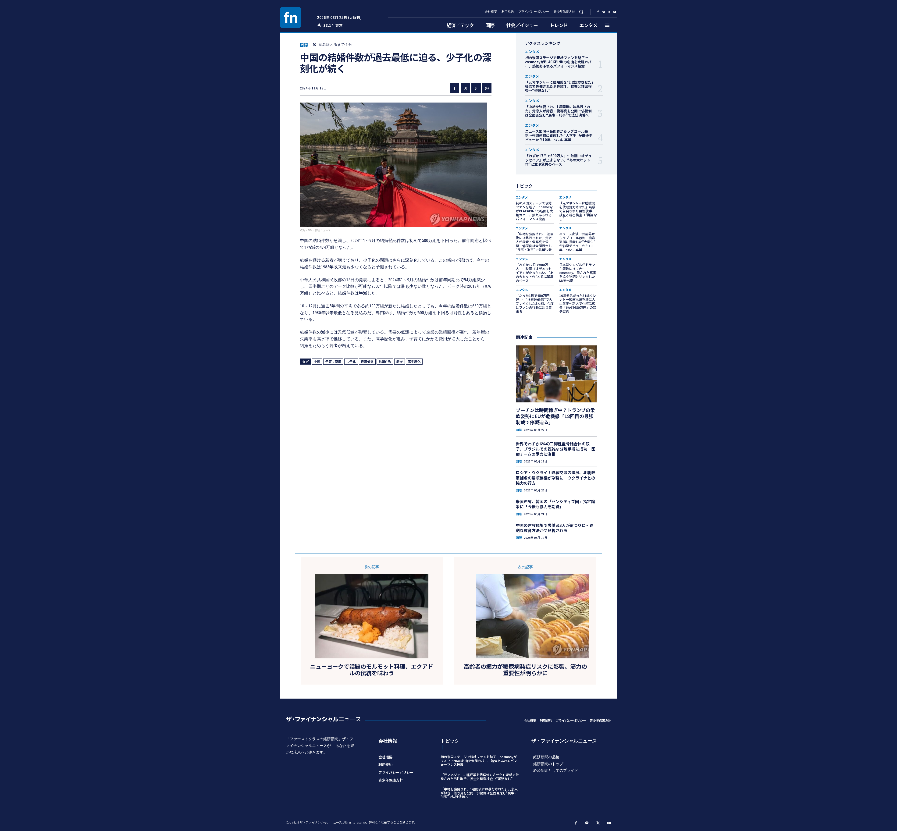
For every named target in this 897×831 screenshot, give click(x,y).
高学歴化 (414, 361)
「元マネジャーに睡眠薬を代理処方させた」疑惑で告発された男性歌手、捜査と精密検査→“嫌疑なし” (559, 86)
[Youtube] (615, 12)
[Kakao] (603, 12)
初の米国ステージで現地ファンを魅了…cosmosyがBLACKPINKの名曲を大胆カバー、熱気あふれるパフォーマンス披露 (558, 61)
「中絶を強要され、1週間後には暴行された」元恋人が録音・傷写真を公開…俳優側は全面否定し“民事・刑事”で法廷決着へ (558, 110)
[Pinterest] (476, 88)
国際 (304, 45)
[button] (581, 11)
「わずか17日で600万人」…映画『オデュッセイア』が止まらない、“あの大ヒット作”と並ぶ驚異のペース (558, 160)
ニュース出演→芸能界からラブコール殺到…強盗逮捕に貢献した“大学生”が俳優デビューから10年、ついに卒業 (558, 135)
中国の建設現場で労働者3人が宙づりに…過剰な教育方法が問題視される (555, 527)
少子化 (351, 361)
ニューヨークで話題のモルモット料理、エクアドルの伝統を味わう (371, 670)
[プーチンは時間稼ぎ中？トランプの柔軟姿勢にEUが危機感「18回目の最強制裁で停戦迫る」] (556, 373)
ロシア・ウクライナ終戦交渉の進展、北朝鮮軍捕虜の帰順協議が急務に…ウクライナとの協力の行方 (555, 477)
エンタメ (532, 51)
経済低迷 (367, 361)
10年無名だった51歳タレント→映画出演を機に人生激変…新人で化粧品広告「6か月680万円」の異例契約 (577, 303)
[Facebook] (598, 12)
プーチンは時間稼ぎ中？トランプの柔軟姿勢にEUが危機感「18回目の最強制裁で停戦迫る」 (555, 416)
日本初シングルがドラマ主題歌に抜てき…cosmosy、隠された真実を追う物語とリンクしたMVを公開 (577, 272)
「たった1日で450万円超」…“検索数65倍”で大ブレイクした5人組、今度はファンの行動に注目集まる (535, 303)
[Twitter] (609, 12)
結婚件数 (385, 361)
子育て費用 (333, 361)
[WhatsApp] (486, 88)
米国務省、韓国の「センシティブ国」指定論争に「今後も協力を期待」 (555, 503)
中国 (317, 361)
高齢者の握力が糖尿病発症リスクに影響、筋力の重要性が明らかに (525, 670)
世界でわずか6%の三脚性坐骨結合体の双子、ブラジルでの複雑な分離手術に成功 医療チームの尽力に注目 (555, 449)
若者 (399, 361)
